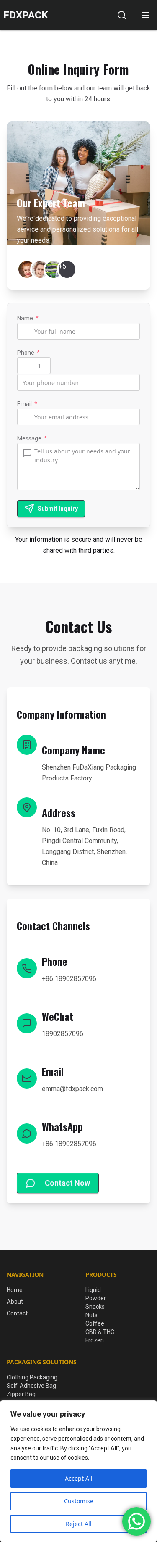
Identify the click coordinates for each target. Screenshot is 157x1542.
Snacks (95, 1306)
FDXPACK (25, 15)
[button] (121, 15)
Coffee (94, 1323)
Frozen (94, 1340)
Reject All (79, 1524)
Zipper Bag (21, 1394)
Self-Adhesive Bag (31, 1385)
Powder (95, 1298)
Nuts (91, 1315)
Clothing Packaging (32, 1377)
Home (15, 1289)
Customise (78, 1501)
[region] (78, 1471)
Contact (17, 1313)
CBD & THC (99, 1331)
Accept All (79, 1478)
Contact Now (67, 1182)
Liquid (93, 1289)
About (15, 1301)
